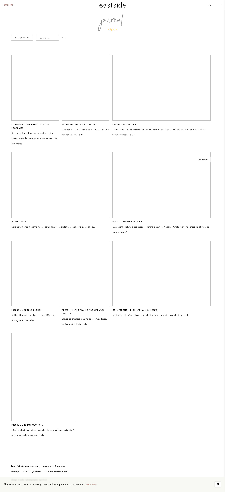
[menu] (219, 5)
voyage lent (18, 221)
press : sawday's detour (127, 221)
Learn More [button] (91, 484)
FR (210, 5)
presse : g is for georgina (27, 425)
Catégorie (20, 38)
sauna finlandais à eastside (79, 124)
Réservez (8, 5)
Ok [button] (218, 484)
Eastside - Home (112, 5)
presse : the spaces (124, 124)
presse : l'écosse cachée (26, 310)
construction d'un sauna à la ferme (134, 310)
